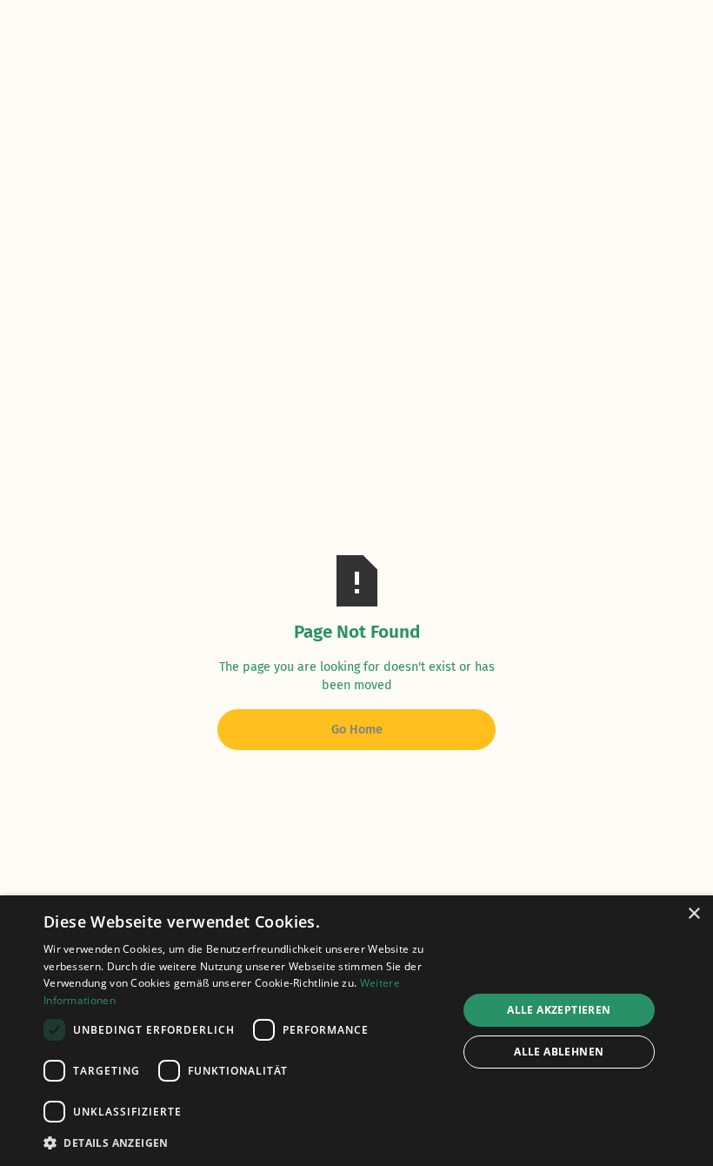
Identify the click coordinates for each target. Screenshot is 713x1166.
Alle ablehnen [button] (558, 1051)
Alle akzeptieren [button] (558, 1009)
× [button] (693, 914)
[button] (244, 1142)
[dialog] (356, 1030)
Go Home (357, 729)
